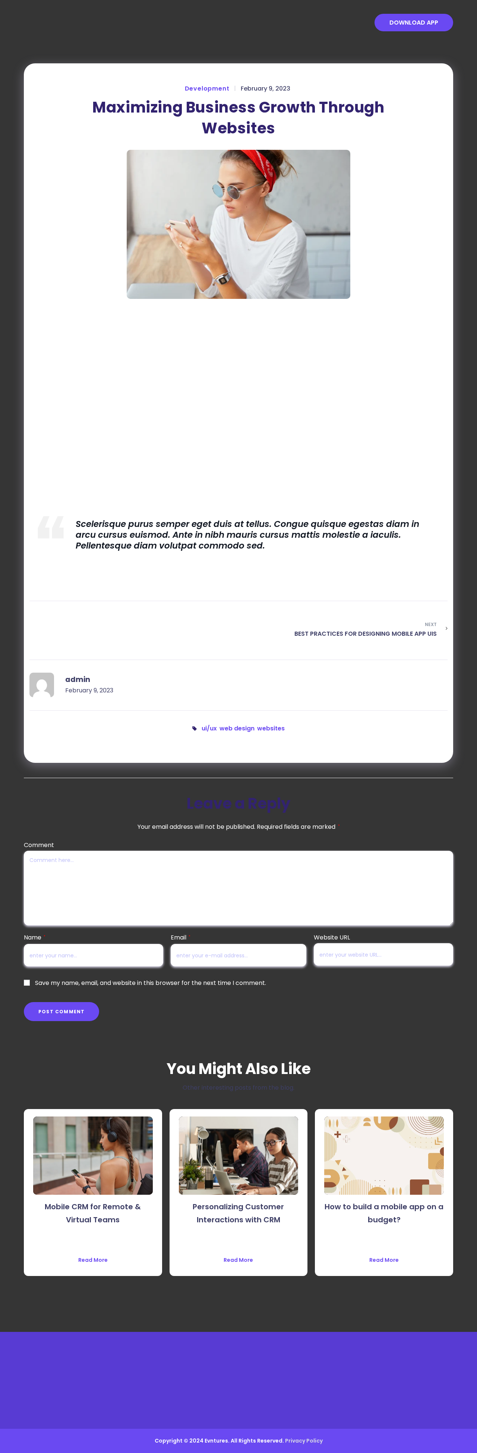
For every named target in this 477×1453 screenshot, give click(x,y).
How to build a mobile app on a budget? (384, 1213)
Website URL (332, 937)
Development (207, 88)
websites (271, 728)
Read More (93, 1260)
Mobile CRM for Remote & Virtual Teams (93, 1213)
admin (77, 680)
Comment (39, 845)
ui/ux (209, 728)
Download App (413, 22)
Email (180, 937)
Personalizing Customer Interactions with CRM (238, 1213)
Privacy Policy (304, 1440)
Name (34, 937)
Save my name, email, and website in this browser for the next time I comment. (150, 983)
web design (237, 728)
